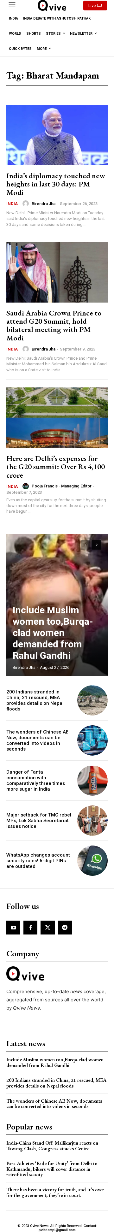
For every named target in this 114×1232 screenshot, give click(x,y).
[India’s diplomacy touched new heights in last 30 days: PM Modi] (57, 135)
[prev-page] (85, 545)
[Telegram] (65, 927)
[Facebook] (30, 927)
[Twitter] (47, 927)
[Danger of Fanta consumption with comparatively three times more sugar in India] (92, 780)
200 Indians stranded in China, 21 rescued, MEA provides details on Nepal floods (35, 700)
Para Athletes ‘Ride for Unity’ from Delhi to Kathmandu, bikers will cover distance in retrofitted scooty (52, 1169)
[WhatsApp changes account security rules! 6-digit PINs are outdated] (92, 861)
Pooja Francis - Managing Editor (62, 486)
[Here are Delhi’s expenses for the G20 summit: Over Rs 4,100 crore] (57, 417)
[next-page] (96, 545)
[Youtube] (13, 927)
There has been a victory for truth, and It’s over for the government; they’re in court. (55, 1192)
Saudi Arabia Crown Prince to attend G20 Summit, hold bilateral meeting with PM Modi (54, 325)
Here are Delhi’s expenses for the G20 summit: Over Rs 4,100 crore (55, 466)
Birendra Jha (43, 203)
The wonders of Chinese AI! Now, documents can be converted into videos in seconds (37, 740)
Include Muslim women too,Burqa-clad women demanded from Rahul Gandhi (53, 632)
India (12, 203)
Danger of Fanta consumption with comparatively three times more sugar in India (35, 780)
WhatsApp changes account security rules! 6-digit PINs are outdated (38, 860)
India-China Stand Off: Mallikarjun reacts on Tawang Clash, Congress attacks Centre (52, 1146)
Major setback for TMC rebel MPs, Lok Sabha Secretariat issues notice (38, 820)
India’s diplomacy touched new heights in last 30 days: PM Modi (55, 184)
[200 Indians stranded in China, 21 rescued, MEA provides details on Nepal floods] (92, 700)
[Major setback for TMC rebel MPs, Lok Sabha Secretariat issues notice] (92, 820)
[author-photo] (26, 203)
